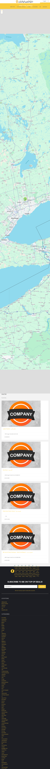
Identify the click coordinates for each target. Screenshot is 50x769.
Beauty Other (4, 756)
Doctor (3, 759)
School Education (5, 734)
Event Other (4, 727)
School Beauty (4, 668)
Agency (3, 646)
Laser (3, 639)
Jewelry (3, 658)
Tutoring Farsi (4, 740)
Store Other (4, 715)
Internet (3, 638)
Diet (2, 743)
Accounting (4, 617)
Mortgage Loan (4, 748)
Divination (4, 726)
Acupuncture (4, 619)
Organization (4, 664)
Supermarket (4, 693)
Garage (3, 746)
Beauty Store (4, 742)
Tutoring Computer (5, 694)
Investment (4, 680)
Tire (2, 737)
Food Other (4, 732)
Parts (3, 707)
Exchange (3, 729)
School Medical (4, 764)
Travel (3, 753)
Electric (3, 702)
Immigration (4, 635)
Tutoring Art (4, 644)
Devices (3, 701)
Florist (3, 655)
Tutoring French (5, 754)
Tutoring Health (5, 767)
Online (3, 663)
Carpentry (4, 674)
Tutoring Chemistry (5, 672)
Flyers (29, 6)
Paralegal (3, 683)
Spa (2, 691)
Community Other (5, 723)
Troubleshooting (5, 671)
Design (3, 679)
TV (2, 696)
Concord (3, 606)
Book (3, 624)
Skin (2, 669)
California (3, 605)
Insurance (4, 704)
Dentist (3, 724)
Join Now (45, 6)
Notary (3, 705)
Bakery (3, 622)
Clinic (3, 677)
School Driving (4, 712)
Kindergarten (4, 762)
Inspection (4, 636)
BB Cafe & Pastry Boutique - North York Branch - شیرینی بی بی (18, 552)
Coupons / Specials (21, 6)
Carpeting (3, 652)
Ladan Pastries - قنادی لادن (9, 429)
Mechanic (3, 661)
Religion (3, 709)
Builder (3, 625)
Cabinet (3, 650)
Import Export (4, 657)
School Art (4, 642)
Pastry (3, 685)
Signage (3, 713)
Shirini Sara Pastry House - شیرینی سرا (12, 511)
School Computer (5, 690)
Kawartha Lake (4, 610)
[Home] (24, 1)
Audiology (3, 647)
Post (2, 688)
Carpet (3, 627)
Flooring (3, 731)
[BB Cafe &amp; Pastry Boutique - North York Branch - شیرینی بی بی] (26, 202)
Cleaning (3, 675)
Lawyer (3, 660)
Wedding (3, 721)
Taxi (2, 765)
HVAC (3, 761)
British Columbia (5, 603)
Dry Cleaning (4, 745)
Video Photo (4, 698)
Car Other (3, 757)
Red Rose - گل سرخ (7, 470)
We (40, 6)
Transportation (4, 738)
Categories (35, 6)
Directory (12, 6)
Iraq (2, 608)
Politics (3, 687)
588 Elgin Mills (4, 602)
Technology (4, 718)
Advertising (4, 620)
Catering (3, 653)
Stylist (3, 716)
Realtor (3, 666)
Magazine (3, 641)
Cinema (3, 628)
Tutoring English (5, 720)
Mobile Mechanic (5, 682)
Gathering (4, 633)
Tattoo (3, 735)
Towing (3, 751)
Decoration (4, 699)
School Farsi (4, 749)
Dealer (3, 630)
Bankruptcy (4, 649)
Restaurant (4, 710)
